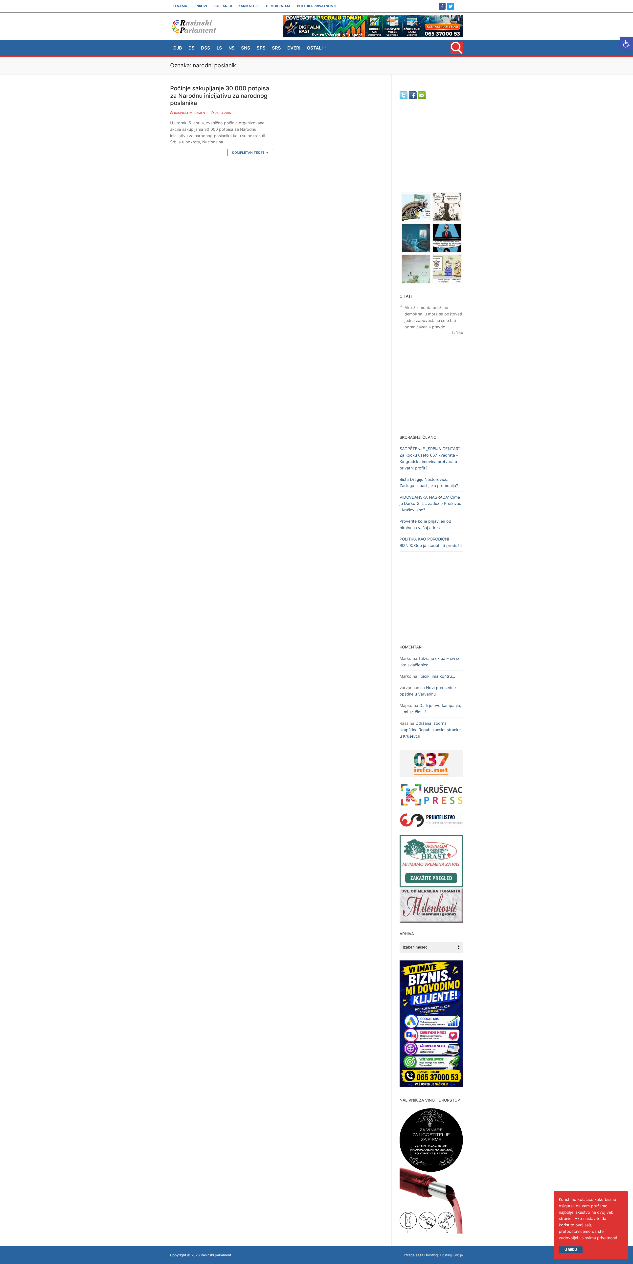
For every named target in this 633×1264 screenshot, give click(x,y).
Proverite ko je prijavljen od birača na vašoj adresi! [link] (425, 524)
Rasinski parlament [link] (190, 113)
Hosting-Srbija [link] (451, 1255)
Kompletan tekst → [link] (250, 153)
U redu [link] (571, 1250)
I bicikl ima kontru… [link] (436, 676)
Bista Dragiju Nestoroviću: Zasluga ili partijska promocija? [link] (429, 482)
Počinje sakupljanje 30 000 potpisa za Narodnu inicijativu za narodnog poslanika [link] (219, 95)
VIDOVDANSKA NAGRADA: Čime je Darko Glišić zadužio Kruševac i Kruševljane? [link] (430, 504)
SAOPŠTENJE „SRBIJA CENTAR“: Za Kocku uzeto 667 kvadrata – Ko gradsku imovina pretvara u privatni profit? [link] (430, 458)
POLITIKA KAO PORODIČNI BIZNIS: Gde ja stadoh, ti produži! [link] (431, 542)
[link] (626, 43)
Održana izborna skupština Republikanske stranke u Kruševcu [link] (430, 730)
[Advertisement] (431, 151)
